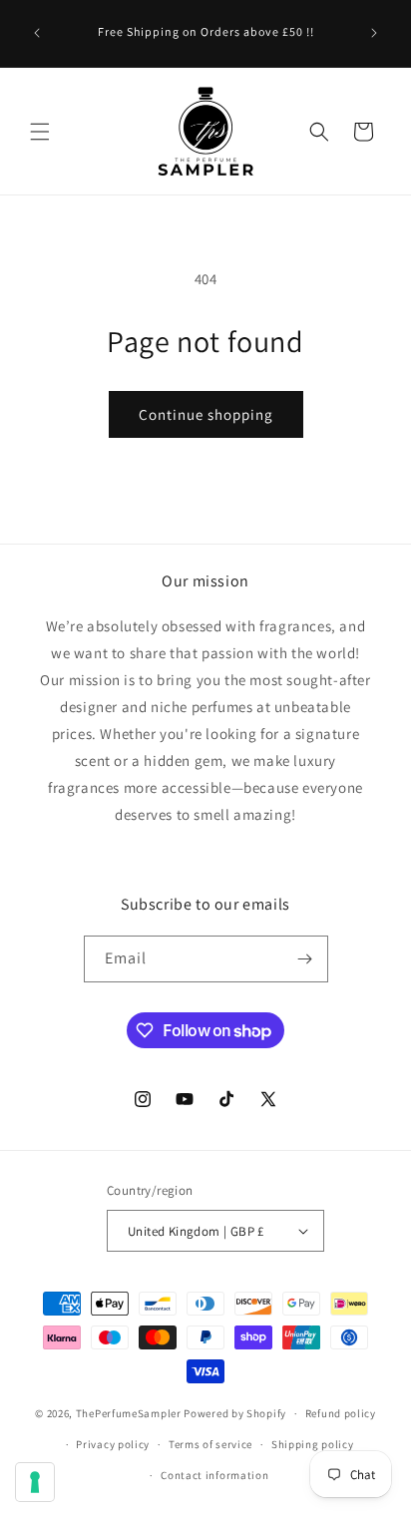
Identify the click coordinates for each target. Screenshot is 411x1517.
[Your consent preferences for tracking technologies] (35, 1482)
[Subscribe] (305, 959)
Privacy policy (113, 1444)
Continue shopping (206, 414)
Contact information (214, 1475)
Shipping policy (312, 1444)
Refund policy (340, 1413)
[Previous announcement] (37, 33)
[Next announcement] (374, 33)
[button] (40, 132)
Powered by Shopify (235, 1413)
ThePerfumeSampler (129, 1413)
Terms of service (210, 1444)
